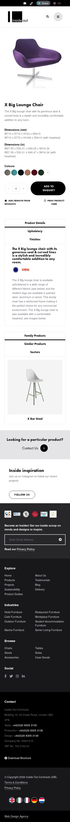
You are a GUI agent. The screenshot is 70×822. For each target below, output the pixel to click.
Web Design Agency (16, 816)
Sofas (38, 653)
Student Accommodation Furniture (49, 623)
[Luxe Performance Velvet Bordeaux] (34, 173)
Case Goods (42, 657)
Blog (37, 585)
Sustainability (12, 589)
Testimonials (42, 580)
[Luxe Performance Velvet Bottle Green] (41, 173)
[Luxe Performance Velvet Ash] (7, 173)
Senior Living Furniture (48, 630)
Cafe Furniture (13, 617)
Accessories (11, 657)
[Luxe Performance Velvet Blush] (28, 173)
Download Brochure (19, 758)
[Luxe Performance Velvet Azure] (14, 173)
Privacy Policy (26, 549)
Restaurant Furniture (47, 612)
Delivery (40, 589)
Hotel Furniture (13, 612)
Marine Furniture (14, 630)
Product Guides (13, 594)
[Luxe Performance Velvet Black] (21, 173)
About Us (40, 575)
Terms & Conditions (16, 782)
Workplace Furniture (47, 617)
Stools (8, 653)
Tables (39, 648)
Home (8, 575)
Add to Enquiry (49, 188)
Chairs (8, 648)
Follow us (22, 494)
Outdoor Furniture (15, 621)
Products (9, 580)
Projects (9, 585)
